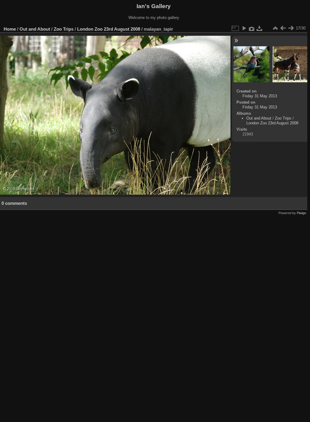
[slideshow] (244, 28)
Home (10, 29)
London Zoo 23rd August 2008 (108, 29)
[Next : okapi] (291, 28)
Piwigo (301, 213)
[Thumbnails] (275, 28)
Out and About (35, 29)
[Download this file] (259, 28)
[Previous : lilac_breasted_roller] (283, 28)
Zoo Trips (64, 29)
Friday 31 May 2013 (259, 96)
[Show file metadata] (252, 28)
